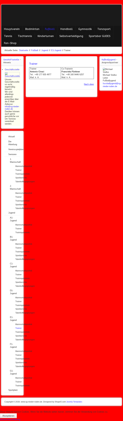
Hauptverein (12, 29)
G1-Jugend (13, 372)
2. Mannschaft (15, 187)
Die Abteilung (12, 143)
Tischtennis (25, 36)
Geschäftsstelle (12, 69)
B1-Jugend (13, 238)
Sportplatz (13, 390)
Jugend (44, 50)
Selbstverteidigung (71, 36)
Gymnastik (85, 29)
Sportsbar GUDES (99, 36)
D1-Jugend (13, 292)
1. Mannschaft (15, 160)
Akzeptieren (8, 415)
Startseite (23, 50)
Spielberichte (17, 178)
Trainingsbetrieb (17, 174)
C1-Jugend (13, 265)
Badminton (32, 29)
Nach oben (89, 84)
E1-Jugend (56, 50)
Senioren (12, 154)
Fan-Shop (10, 43)
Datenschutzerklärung (10, 419)
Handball (66, 29)
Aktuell (11, 136)
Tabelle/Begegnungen (17, 182)
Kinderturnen (46, 36)
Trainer (17, 170)
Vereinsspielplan (14, 149)
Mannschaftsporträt (17, 166)
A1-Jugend (13, 219)
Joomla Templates (74, 402)
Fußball (50, 29)
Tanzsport (104, 29)
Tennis (8, 36)
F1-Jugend (13, 345)
